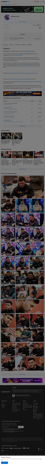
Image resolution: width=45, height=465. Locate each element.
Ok (4, 462)
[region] (22, 460)
